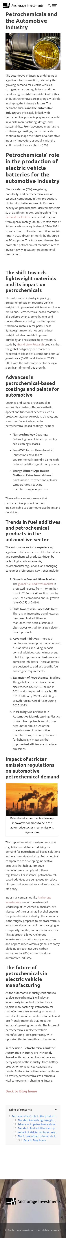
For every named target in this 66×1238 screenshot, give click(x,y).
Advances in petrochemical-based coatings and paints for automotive (37, 1124)
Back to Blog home (21, 1091)
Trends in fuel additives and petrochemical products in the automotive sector (37, 1128)
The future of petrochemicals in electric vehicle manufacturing (37, 1136)
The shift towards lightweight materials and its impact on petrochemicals (37, 1120)
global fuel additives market (35, 584)
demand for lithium (18, 217)
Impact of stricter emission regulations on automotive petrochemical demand (37, 1132)
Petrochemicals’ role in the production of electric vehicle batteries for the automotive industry (34, 1116)
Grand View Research (30, 344)
